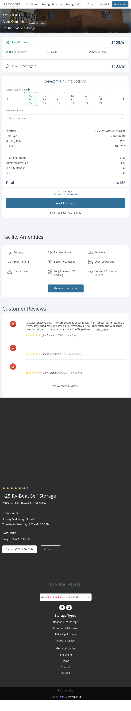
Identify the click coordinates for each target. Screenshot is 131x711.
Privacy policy (65, 690)
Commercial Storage (65, 628)
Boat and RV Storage (65, 622)
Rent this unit (65, 203)
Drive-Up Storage (65, 634)
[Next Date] (123, 99)
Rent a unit (120, 4)
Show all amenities (65, 288)
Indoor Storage (65, 640)
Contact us (51, 549)
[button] (62, 607)
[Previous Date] (7, 99)
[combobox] (65, 118)
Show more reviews (65, 386)
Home (65, 661)
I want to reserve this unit (65, 212)
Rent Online (65, 654)
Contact (65, 667)
